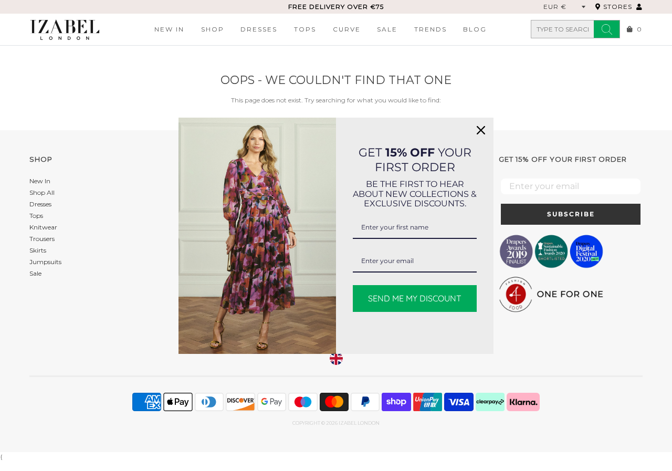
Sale (387, 29)
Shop (212, 29)
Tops (305, 29)
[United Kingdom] (336, 358)
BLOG (475, 29)
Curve (347, 29)
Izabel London (359, 423)
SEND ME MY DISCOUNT (414, 297)
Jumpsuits (45, 262)
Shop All (42, 192)
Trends (430, 29)
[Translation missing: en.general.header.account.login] (639, 7)
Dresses (258, 29)
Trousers (42, 239)
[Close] (481, 130)
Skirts (37, 250)
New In (169, 29)
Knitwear (43, 227)
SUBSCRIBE (571, 214)
